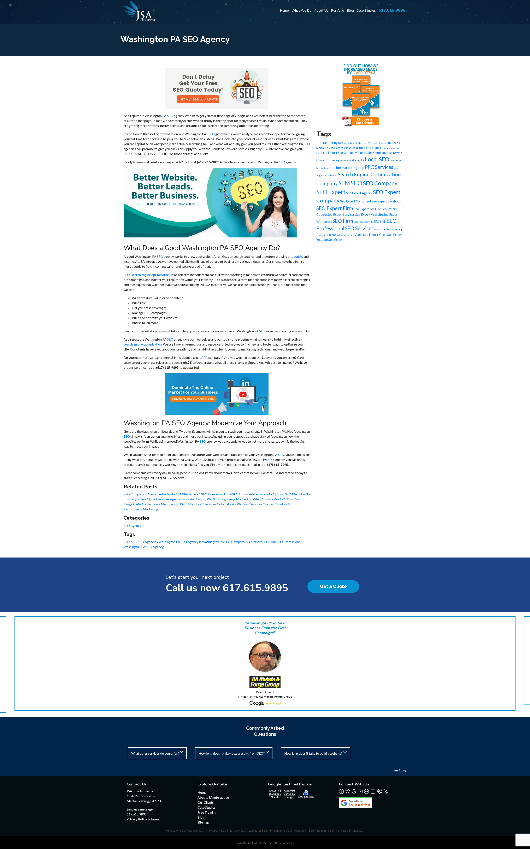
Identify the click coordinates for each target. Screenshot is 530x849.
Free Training (207, 812)
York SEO (342, 830)
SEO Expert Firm (334, 208)
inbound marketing (327, 160)
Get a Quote (333, 586)
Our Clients (206, 802)
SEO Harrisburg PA (363, 221)
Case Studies (366, 10)
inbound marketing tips (352, 160)
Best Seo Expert (370, 147)
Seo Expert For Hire (367, 209)
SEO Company (235, 542)
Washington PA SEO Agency (144, 547)
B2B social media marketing (341, 147)
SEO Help (380, 221)
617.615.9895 (391, 10)
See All (398, 770)
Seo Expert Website (369, 214)
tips (333, 234)
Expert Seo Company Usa (375, 152)
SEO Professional (289, 542)
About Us (321, 10)
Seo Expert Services (341, 214)
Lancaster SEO (258, 830)
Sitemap (203, 822)
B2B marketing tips (377, 143)
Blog (350, 10)
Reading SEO (325, 830)
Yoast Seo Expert (390, 234)
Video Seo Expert (366, 234)
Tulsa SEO (357, 830)
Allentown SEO (176, 830)
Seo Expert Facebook (386, 201)
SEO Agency (132, 525)
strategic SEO (323, 235)
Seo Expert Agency (359, 193)
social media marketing (388, 229)
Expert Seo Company (342, 152)
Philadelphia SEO (281, 830)
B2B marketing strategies (352, 143)
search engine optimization (150, 275)
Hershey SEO (237, 830)
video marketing (345, 235)
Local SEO (377, 159)
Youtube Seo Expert (329, 239)
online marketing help (347, 168)
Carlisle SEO (196, 830)
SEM (127, 542)
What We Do (301, 10)
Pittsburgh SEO (304, 830)
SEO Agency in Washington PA (202, 542)
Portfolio (337, 10)
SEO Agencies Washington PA (159, 542)
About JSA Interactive (213, 797)
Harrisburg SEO (216, 830)
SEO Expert (254, 542)
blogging (386, 148)
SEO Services (359, 228)
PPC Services (379, 167)
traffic (298, 256)
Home (284, 10)
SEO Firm (270, 542)
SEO (170, 116)
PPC (147, 313)
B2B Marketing (327, 143)
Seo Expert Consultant (355, 201)
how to (397, 152)
